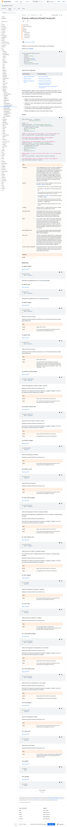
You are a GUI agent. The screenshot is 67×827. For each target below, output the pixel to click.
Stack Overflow (46, 814)
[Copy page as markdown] (27, 21)
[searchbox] (9, 13)
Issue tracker (45, 810)
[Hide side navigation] (15, 824)
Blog (20, 810)
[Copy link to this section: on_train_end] (31, 731)
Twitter (20, 816)
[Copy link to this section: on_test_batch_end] (35, 537)
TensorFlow (24, 15)
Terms (20, 824)
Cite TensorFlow (46, 818)
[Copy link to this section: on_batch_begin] (32, 266)
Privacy (24, 824)
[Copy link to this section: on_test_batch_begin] (36, 498)
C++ (15, 8)
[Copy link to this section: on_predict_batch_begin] (38, 371)
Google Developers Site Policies (54, 798)
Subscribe (51, 824)
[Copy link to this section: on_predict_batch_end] (37, 406)
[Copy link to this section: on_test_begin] (32, 575)
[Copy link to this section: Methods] (29, 263)
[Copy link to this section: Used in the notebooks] (36, 70)
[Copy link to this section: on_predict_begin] (34, 440)
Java (19, 8)
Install (16, 1)
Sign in (63, 1)
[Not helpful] (62, 15)
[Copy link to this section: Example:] (27, 114)
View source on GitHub (29, 42)
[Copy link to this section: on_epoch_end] (31, 335)
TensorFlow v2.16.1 (7, 5)
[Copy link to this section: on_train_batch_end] (35, 669)
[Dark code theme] (60, 52)
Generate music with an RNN (45, 78)
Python (9, 8)
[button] (8, 23)
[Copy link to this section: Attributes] (27, 255)
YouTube (21, 818)
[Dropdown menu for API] (23, 1)
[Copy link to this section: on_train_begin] (32, 702)
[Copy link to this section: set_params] (30, 776)
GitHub (58, 1)
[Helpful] (60, 15)
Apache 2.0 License (37, 798)
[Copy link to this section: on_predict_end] (33, 469)
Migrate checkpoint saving (29, 76)
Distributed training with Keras (45, 80)
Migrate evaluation (27, 78)
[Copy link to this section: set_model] (29, 761)
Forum (20, 812)
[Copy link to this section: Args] (25, 165)
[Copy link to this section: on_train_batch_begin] (37, 633)
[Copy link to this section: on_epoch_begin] (32, 302)
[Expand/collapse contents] (29, 25)
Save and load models (43, 76)
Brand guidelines (46, 816)
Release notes (46, 812)
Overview (4, 8)
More (27, 1)
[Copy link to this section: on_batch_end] (31, 284)
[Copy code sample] (62, 52)
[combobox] (38, 1)
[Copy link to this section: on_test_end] (31, 604)
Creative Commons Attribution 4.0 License (55, 797)
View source (25, 269)
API (21, 1)
